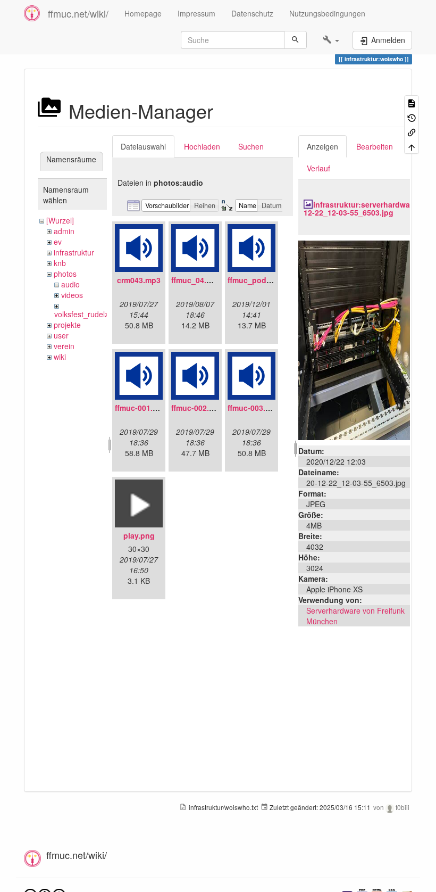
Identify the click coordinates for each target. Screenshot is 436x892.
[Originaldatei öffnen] (354, 339)
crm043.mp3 (139, 280)
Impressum (196, 13)
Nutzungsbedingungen (327, 13)
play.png (139, 535)
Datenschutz (252, 13)
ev (58, 241)
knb (60, 263)
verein (64, 346)
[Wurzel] (60, 220)
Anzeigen (322, 146)
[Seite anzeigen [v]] (411, 102)
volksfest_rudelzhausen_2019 (104, 314)
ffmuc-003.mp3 (254, 407)
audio (70, 284)
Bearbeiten (374, 146)
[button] (331, 40)
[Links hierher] (411, 131)
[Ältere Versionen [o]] (411, 116)
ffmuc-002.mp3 (197, 407)
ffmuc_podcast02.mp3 (268, 280)
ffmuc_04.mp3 (196, 280)
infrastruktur (74, 252)
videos (72, 295)
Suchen (251, 146)
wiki (60, 356)
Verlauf (318, 168)
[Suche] (295, 40)
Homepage (143, 13)
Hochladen (202, 146)
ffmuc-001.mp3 (141, 407)
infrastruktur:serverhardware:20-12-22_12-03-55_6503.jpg (367, 208)
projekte (67, 324)
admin (64, 231)
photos (65, 273)
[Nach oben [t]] (411, 146)
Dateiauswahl (143, 146)
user (61, 335)
